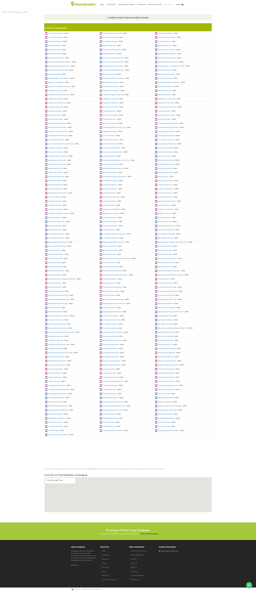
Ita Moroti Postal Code (109, 189)
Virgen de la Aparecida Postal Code (113, 406)
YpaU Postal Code (108, 422)
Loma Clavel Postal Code (165, 230)
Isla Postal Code (162, 176)
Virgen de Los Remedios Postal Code (169, 406)
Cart (180, 4)
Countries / (10, 12)
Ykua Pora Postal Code (55, 422)
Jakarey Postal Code (54, 205)
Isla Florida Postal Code (110, 180)
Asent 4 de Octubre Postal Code (112, 58)
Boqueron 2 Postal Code (110, 82)
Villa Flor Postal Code (54, 402)
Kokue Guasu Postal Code (56, 221)
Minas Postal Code (54, 250)
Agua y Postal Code (54, 45)
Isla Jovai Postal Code (55, 185)
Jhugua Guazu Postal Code (111, 209)
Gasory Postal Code (164, 156)
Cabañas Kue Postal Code (110, 90)
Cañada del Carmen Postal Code (58, 94)
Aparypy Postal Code (109, 54)
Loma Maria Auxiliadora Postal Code (114, 234)
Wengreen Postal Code (55, 414)
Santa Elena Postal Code (110, 352)
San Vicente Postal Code (110, 344)
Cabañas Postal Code (55, 90)
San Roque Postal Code (165, 340)
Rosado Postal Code (109, 307)
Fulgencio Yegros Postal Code (57, 156)
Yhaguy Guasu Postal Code (56, 418)
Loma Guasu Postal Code (56, 234)
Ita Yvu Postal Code (54, 197)
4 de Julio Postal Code (55, 37)
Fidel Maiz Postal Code (164, 152)
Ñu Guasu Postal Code (55, 258)
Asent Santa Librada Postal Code (113, 70)
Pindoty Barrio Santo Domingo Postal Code (61, 279)
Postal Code (111, 4)
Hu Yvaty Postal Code (164, 168)
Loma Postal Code (108, 230)
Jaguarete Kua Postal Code (166, 201)
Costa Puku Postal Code (110, 140)
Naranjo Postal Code (109, 254)
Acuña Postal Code (163, 41)
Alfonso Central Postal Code (111, 49)
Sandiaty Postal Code (164, 344)
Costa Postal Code (108, 135)
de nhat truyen (80, 586)
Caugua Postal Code (109, 111)
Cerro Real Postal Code (55, 119)
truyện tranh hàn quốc (118, 586)
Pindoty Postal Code (54, 275)
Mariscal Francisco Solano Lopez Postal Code (172, 242)
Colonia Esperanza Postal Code (167, 123)
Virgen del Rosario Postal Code (112, 410)
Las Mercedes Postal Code (166, 226)
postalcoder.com (96, 589)
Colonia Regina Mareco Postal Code (113, 127)
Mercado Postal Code (164, 246)
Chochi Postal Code (163, 119)
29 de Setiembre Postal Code (111, 33)
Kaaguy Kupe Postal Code (110, 213)
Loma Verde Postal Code (56, 238)
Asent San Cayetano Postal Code (58, 66)
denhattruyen (147, 586)
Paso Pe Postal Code (164, 266)
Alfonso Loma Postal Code (166, 49)
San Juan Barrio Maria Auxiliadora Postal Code (172, 328)
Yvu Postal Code (53, 430)
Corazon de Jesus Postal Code (58, 131)
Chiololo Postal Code (109, 119)
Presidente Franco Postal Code (58, 295)
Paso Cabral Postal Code (165, 262)
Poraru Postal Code (108, 283)
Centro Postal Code (163, 111)
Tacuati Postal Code (109, 373)
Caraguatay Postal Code (110, 103)
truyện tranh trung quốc (128, 586)
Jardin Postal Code (108, 205)
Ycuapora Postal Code (164, 414)
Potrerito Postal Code (164, 283)
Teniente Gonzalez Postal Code (112, 381)
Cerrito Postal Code (54, 115)
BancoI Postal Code (54, 74)
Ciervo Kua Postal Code (110, 123)
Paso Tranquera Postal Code (111, 271)
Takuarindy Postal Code (110, 377)
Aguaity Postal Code (109, 45)
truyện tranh (86, 586)
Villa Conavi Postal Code (110, 398)
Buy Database (168, 4)
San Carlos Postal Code (55, 320)
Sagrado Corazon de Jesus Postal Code (170, 312)
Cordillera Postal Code (109, 131)
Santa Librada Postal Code (166, 352)
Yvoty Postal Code (163, 426)
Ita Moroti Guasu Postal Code (57, 193)
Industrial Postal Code (109, 172)
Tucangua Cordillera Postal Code (58, 389)
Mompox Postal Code (164, 250)
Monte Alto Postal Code (55, 254)
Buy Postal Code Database (149, 534)
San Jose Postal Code (164, 324)
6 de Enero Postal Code (110, 37)
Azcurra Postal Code (164, 70)
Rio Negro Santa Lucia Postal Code (113, 303)
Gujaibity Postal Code (55, 168)
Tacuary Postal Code (55, 373)
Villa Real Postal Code (164, 402)
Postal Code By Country (126, 4)
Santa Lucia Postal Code (56, 357)
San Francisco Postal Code (56, 324)
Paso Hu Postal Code (55, 266)
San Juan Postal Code (109, 328)
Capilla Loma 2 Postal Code (56, 103)
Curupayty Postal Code (55, 148)
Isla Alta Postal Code (54, 180)
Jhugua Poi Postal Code (165, 209)
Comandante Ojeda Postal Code (167, 127)
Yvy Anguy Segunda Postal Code (168, 430)
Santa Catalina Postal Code (166, 348)
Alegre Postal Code (54, 49)
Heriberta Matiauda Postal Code (112, 168)
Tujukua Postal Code (109, 389)
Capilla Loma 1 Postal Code (166, 99)
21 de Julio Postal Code (55, 33)
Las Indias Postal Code (109, 226)
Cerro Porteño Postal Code (166, 115)
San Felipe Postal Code (165, 320)
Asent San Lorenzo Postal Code (112, 66)
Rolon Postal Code (54, 307)
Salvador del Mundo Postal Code (58, 316)
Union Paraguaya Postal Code (57, 393)
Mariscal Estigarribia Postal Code (113, 242)
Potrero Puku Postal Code (110, 291)
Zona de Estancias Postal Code (58, 434)
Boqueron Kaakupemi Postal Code (168, 82)
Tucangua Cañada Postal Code (167, 385)
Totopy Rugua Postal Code (56, 385)
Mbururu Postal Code (109, 246)
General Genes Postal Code (57, 164)
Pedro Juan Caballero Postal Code (168, 271)
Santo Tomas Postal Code (56, 365)
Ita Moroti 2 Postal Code (165, 189)
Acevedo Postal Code (55, 41)
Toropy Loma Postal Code (165, 381)
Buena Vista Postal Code (110, 86)
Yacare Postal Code (108, 414)
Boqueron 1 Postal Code (56, 82)
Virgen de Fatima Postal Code (57, 406)
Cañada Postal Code (164, 90)
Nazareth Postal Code (164, 254)
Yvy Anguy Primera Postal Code (112, 430)
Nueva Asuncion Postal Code (166, 258)
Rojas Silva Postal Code (165, 303)
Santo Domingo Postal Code (166, 361)
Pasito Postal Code (108, 262)
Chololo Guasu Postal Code (56, 123)
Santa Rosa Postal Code (165, 357)
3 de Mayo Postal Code (165, 33)
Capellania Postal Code (55, 99)
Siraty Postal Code (108, 369)
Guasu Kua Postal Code (110, 164)
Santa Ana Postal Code (110, 348)
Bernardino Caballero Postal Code (113, 78)
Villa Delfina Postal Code (165, 398)
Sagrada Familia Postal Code (111, 312)
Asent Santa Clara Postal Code (58, 70)
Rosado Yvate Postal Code (166, 307)
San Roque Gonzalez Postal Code (58, 344)
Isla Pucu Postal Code (109, 185)
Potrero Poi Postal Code (55, 291)
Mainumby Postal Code (165, 238)
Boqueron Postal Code (164, 78)
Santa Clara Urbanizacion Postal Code (60, 352)
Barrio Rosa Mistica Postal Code (58, 78)
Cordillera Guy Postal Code (166, 131)
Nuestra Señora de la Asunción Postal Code (116, 258)
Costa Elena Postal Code (56, 140)
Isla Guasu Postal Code (165, 180)
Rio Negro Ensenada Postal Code (113, 299)
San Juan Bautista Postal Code (112, 332)
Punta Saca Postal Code (165, 295)
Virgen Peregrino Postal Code (167, 410)
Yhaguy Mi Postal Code (109, 418)
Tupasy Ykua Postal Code (165, 389)
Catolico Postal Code (55, 111)
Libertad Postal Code (55, 230)
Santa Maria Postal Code (110, 357)
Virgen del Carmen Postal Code (58, 410)
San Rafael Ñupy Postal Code (111, 340)
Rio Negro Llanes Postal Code (167, 299)
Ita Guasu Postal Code (164, 185)
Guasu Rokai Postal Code (165, 164)
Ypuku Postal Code (163, 422)
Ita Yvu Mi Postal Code (164, 197)
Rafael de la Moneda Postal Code (58, 299)
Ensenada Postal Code (55, 152)
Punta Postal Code (108, 295)
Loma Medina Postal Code (166, 234)
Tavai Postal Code (54, 381)
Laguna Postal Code (54, 226)
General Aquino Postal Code (57, 160)
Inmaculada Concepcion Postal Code (114, 176)
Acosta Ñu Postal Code (110, 41)
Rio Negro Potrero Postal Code (58, 303)
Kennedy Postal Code (109, 217)
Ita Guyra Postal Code (55, 189)
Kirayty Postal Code (163, 217)
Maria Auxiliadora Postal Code (57, 242)
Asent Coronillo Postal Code (166, 58)
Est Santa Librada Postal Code (112, 152)
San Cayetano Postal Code (111, 320)
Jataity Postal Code (164, 205)
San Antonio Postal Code (110, 316)
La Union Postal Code (164, 221)
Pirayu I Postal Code (54, 283)
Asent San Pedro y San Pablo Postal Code (171, 66)
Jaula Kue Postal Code (55, 209)
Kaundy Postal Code (54, 217)
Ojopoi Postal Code (54, 262)
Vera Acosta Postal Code (56, 398)
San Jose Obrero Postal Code (57, 328)
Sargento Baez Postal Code (111, 365)
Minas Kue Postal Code (109, 250)
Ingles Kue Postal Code (165, 172)
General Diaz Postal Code (165, 160)
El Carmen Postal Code (165, 148)
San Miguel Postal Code (55, 336)
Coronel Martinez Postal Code (57, 135)
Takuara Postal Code (55, 377)
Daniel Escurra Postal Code (111, 148)
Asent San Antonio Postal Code (167, 62)
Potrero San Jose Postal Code (167, 291)
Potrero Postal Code (54, 287)
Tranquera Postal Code (110, 385)
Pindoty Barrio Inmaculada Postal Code (115, 275)
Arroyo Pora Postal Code (56, 58)
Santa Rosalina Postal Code (57, 361)
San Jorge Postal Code (109, 324)
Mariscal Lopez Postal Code (57, 246)
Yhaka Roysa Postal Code (165, 418)
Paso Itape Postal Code (110, 266)
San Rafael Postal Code (55, 340)
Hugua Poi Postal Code (55, 172)
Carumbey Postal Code (55, 107)
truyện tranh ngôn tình (100, 586)
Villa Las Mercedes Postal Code (112, 402)
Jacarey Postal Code (109, 201)
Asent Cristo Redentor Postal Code (59, 62)
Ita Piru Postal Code (108, 193)
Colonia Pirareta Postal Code (57, 127)
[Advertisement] (21, 27)
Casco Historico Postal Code (166, 107)
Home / (4, 12)
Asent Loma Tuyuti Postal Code (112, 62)
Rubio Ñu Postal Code (55, 312)
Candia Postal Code (163, 94)
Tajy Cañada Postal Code (165, 373)
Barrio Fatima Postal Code (166, 74)
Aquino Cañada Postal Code (166, 54)
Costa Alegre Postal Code (165, 135)
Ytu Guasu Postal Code (55, 426)
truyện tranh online (109, 586)
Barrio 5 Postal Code (109, 74)
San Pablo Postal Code (109, 336)
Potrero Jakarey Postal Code (166, 287)
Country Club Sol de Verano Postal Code (61, 144)
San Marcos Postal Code (165, 332)
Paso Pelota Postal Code (56, 271)
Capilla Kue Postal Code (110, 99)
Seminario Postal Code (55, 369)
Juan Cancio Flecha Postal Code (58, 213)
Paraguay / (17, 12)
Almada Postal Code (54, 54)
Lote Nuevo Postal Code (110, 238)
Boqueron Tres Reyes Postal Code (59, 86)
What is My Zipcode (154, 4)
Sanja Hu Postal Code (55, 348)
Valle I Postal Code (163, 393)
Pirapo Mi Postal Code (109, 279)
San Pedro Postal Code (165, 336)
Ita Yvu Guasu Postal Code (111, 197)
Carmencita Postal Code (165, 103)
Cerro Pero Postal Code (110, 115)
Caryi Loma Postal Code (110, 107)
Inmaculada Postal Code (56, 176)
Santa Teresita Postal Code (111, 361)
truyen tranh (92, 586)
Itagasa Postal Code (54, 201)
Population (142, 4)
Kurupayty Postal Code (109, 221)
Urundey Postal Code (109, 393)
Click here (49, 475)
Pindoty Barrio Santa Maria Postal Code (170, 275)
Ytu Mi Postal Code (108, 426)
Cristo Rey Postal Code (109, 144)
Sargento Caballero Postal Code (167, 365)
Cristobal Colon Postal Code (166, 144)
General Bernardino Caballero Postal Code (115, 160)
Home (102, 4)
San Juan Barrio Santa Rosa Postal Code (61, 332)
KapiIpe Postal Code (164, 213)
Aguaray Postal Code (164, 45)
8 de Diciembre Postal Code (166, 37)
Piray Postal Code (163, 279)
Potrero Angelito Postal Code (111, 287)
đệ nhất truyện (74, 586)
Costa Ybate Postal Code (165, 140)
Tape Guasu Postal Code (165, 377)
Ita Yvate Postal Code (164, 193)
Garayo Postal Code (108, 156)
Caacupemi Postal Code (165, 86)
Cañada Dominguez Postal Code (112, 94)
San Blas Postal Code (164, 316)
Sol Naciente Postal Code (165, 369)
